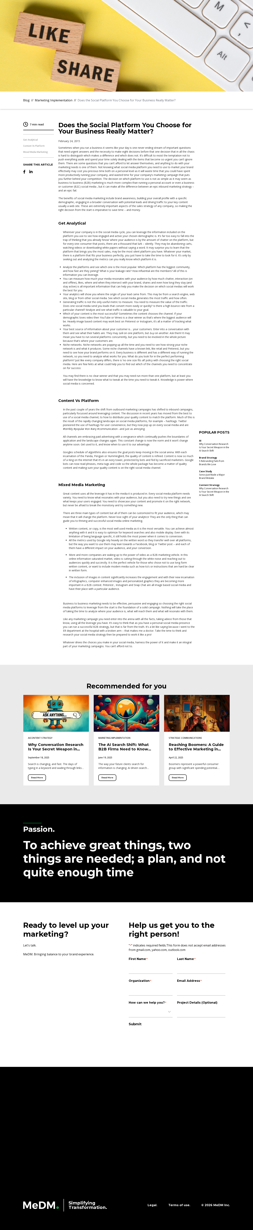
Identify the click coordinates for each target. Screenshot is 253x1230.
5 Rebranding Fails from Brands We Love (211, 462)
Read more (37, 777)
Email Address (189, 981)
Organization (140, 981)
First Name (138, 959)
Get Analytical (30, 139)
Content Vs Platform (34, 145)
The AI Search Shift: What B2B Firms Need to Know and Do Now (123, 749)
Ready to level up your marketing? (66, 929)
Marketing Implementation (53, 100)
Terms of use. (179, 1205)
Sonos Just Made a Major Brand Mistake (212, 476)
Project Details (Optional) (197, 1002)
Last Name (186, 959)
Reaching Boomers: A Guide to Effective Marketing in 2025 (196, 749)
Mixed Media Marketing (35, 152)
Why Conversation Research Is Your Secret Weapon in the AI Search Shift (214, 447)
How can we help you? (147, 1002)
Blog (26, 100)
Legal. (152, 1205)
